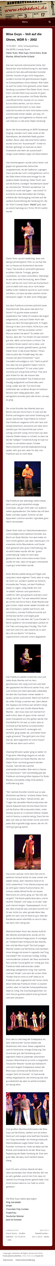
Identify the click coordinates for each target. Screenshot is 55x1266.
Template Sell (39, 1256)
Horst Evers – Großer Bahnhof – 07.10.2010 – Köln (15, 1236)
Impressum (8, 1260)
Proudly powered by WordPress (12, 1256)
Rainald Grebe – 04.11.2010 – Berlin (40, 1235)
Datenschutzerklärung (25, 1260)
